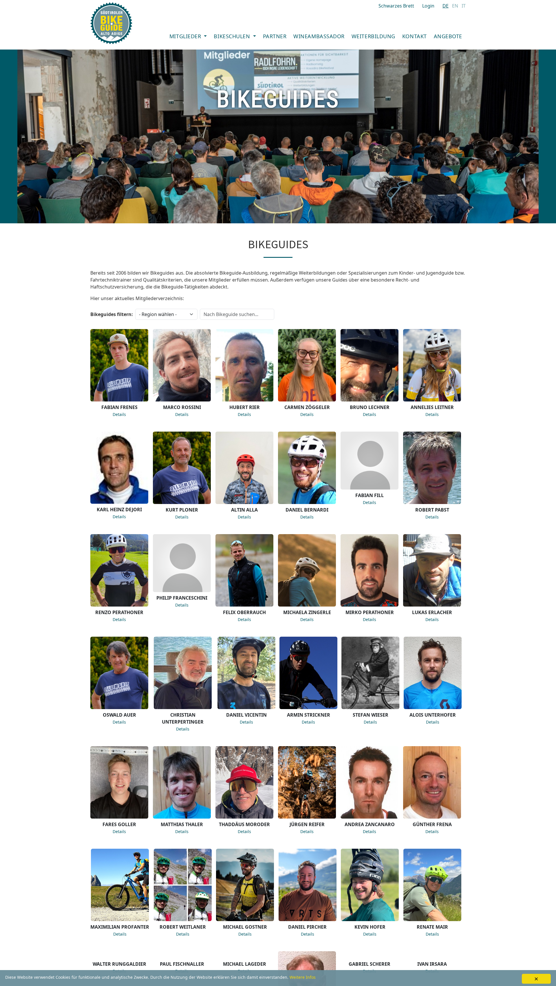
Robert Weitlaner (183, 927)
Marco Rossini (182, 407)
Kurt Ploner (182, 510)
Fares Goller (119, 824)
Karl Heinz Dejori (119, 509)
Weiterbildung (373, 36)
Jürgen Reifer (307, 824)
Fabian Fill (369, 495)
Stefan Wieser (370, 715)
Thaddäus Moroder (244, 824)
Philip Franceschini (181, 598)
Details (119, 414)
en (455, 6)
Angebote (448, 36)
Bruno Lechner (369, 407)
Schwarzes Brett (396, 6)
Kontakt (414, 36)
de (445, 6)
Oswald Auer (119, 715)
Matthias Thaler (182, 824)
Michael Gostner (245, 927)
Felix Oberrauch (244, 612)
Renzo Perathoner (119, 612)
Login (428, 6)
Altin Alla (244, 510)
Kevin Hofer (369, 927)
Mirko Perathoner (369, 612)
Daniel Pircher (307, 927)
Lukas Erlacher (432, 612)
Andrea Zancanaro (370, 824)
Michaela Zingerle (307, 612)
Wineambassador (319, 36)
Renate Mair (432, 927)
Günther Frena (432, 824)
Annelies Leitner (432, 407)
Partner (275, 36)
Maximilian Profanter (119, 927)
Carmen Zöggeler (307, 407)
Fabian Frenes (119, 407)
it (464, 6)
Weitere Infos (303, 977)
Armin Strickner (308, 715)
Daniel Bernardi (307, 510)
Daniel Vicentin (246, 715)
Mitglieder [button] (186, 36)
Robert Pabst (432, 510)
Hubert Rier (244, 407)
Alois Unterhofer (432, 715)
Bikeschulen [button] (232, 36)
